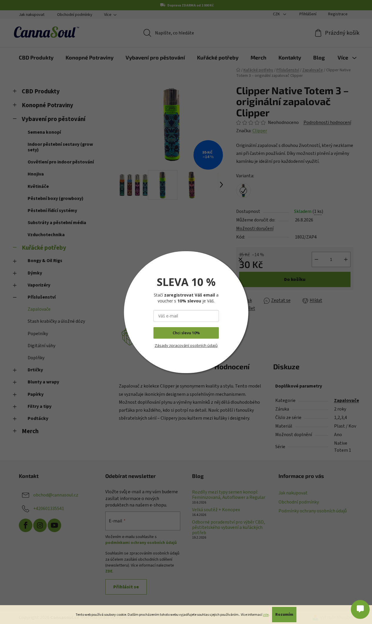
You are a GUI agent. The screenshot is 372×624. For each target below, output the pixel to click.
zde (265, 614)
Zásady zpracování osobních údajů (186, 345)
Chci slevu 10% (186, 332)
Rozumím (284, 615)
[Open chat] (360, 607)
